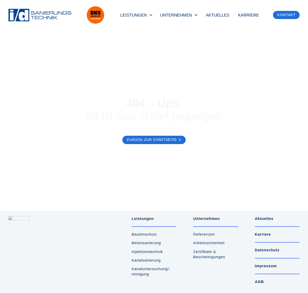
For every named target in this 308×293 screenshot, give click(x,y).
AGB (259, 282)
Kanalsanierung (146, 260)
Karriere (248, 15)
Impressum (266, 266)
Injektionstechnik (147, 252)
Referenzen (204, 234)
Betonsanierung (146, 243)
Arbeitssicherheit (209, 243)
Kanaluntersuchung (150, 269)
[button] (286, 15)
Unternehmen (176, 15)
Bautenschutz (144, 234)
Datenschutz (267, 250)
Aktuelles (217, 15)
